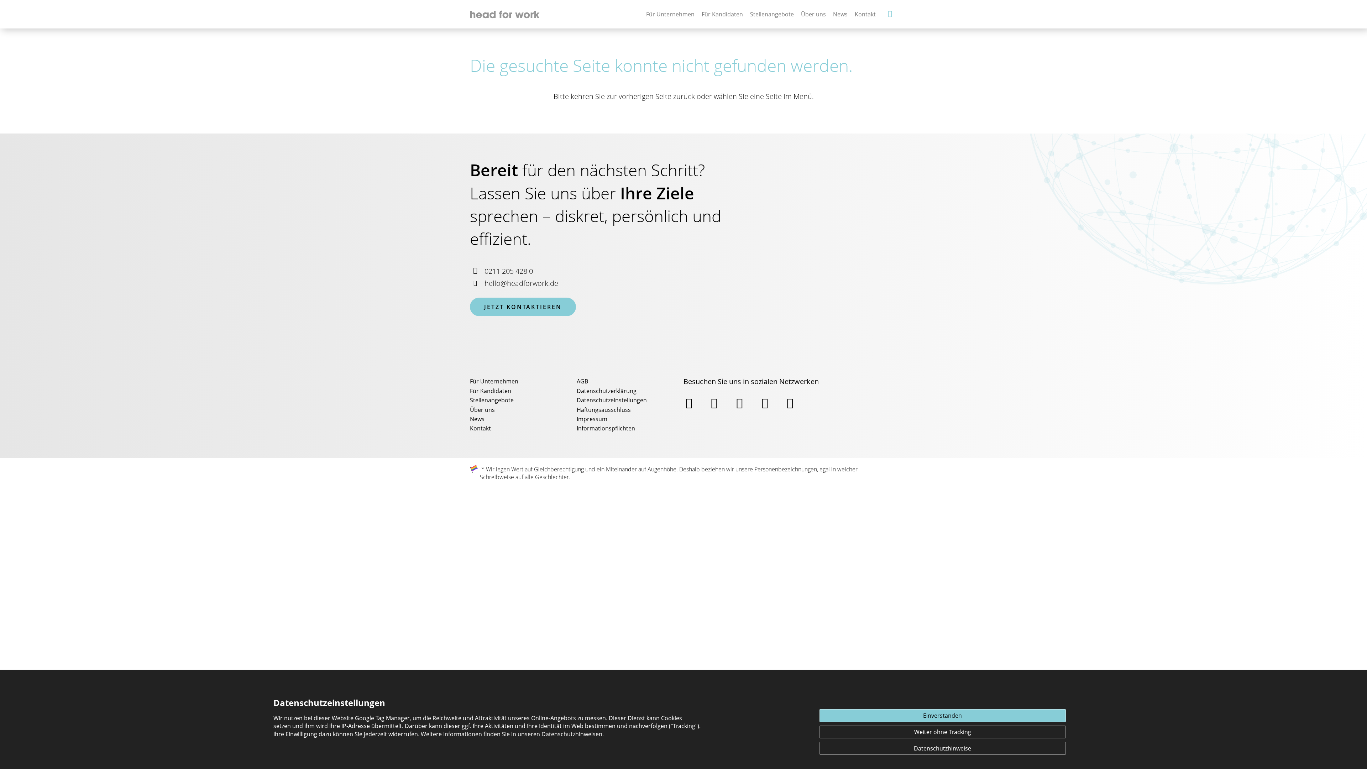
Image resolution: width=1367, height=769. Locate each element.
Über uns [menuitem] (482, 410)
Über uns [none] (813, 14)
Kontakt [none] (865, 14)
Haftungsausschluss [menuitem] (604, 410)
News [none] (840, 14)
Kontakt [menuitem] (480, 428)
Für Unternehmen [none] (670, 14)
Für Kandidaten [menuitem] (490, 391)
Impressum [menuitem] (592, 419)
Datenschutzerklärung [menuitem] (607, 391)
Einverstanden (942, 716)
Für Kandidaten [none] (722, 14)
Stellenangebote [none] (772, 14)
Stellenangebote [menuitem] (492, 400)
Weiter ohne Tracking (942, 732)
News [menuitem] (477, 419)
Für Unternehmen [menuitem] (494, 381)
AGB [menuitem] (582, 381)
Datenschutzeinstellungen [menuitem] (612, 400)
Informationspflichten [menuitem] (606, 428)
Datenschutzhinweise (942, 748)
